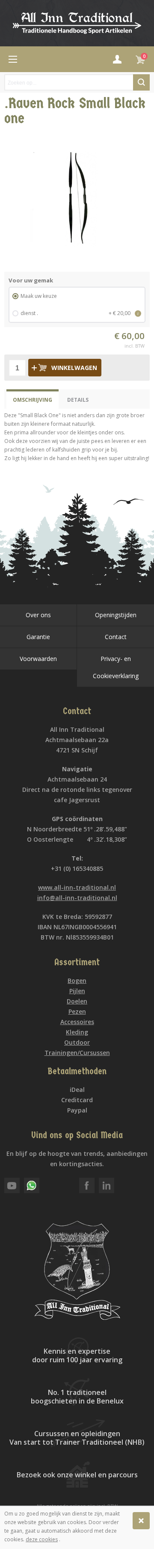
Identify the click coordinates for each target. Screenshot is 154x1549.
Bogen (77, 980)
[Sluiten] (141, 1520)
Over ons (38, 615)
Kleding (77, 1032)
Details (78, 399)
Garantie (38, 637)
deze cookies (42, 1539)
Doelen (77, 1001)
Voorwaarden (38, 659)
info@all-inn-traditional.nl (77, 898)
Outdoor (77, 1042)
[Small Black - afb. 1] (77, 198)
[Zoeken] (141, 82)
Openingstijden (115, 615)
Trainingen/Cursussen (77, 1053)
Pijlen (77, 991)
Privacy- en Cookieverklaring (116, 667)
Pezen (77, 1011)
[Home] (12, 59)
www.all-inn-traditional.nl (77, 887)
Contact (116, 637)
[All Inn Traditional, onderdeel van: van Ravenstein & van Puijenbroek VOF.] (77, 23)
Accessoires (77, 1022)
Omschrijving (32, 399)
